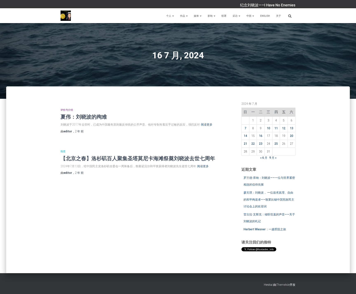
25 (276, 143)
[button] (173, 15)
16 (260, 136)
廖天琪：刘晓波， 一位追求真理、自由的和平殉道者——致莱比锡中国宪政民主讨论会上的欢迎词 (269, 199)
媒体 (196, 15)
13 (291, 128)
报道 (63, 151)
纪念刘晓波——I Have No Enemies (267, 5)
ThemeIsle (283, 284)
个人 (169, 15)
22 (253, 143)
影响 (210, 15)
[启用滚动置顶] (348, 286)
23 (260, 143)
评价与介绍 (67, 109)
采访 (235, 15)
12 (283, 128)
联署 (223, 15)
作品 (183, 15)
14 (245, 136)
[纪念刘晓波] (65, 16)
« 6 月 (263, 157)
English (265, 15)
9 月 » (272, 157)
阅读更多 (206, 124)
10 (268, 128)
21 (245, 143)
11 (276, 128)
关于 (278, 15)
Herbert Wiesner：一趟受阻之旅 (265, 229)
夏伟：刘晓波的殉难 (84, 116)
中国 (249, 15)
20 (291, 136)
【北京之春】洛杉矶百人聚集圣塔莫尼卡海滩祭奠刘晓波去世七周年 (138, 158)
